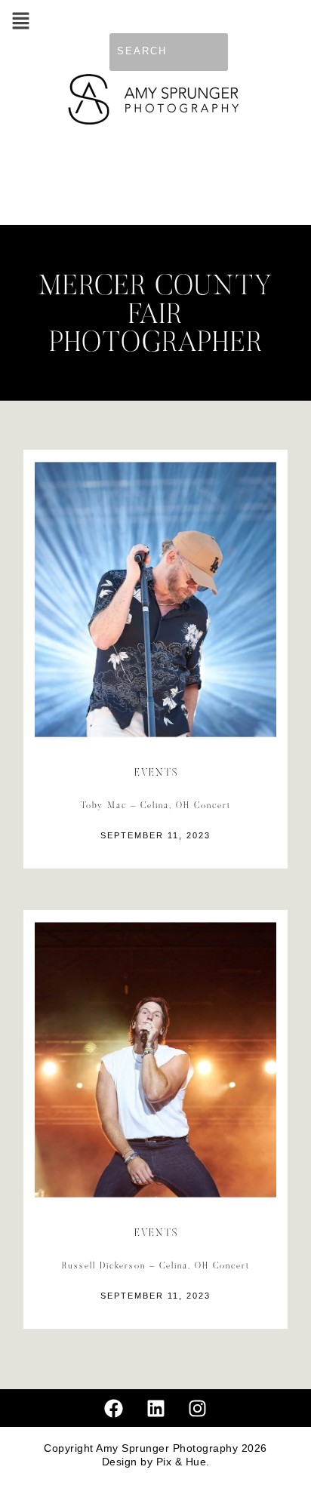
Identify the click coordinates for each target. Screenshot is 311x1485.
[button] (20, 22)
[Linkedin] (155, 1408)
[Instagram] (198, 1408)
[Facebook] (114, 1408)
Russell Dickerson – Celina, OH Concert (156, 1266)
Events (156, 773)
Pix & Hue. (183, 1462)
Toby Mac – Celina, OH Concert (156, 806)
